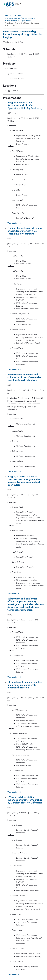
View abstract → (14, 223)
